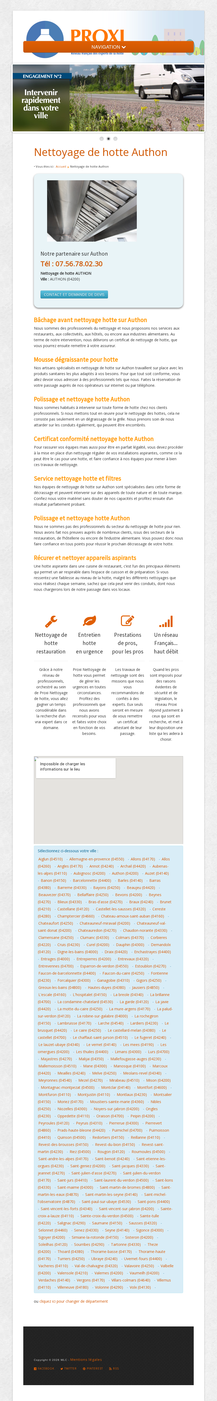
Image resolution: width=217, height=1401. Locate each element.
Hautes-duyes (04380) (106, 987)
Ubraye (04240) (104, 1258)
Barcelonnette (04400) (92, 880)
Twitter (70, 1368)
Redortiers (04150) (108, 1137)
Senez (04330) (86, 1230)
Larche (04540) (111, 1023)
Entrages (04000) (55, 958)
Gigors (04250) (148, 980)
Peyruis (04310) (89, 1123)
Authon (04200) (125, 873)
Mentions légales (86, 1359)
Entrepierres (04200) (93, 958)
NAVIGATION (106, 46)
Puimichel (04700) (127, 1130)
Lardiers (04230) (144, 1023)
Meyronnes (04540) (55, 1080)
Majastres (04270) (56, 1058)
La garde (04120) (134, 1001)
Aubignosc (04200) (89, 873)
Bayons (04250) (106, 887)
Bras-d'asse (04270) (105, 901)
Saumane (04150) (107, 1222)
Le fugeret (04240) (150, 1037)
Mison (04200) (158, 1080)
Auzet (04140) (157, 873)
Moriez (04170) (70, 1101)
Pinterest (94, 1368)
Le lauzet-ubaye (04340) (59, 1044)
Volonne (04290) (109, 1287)
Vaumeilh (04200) (144, 1272)
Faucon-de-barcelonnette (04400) (67, 973)
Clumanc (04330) (94, 937)
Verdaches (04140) (54, 1280)
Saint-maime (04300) (75, 1187)
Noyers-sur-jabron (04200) (116, 1108)
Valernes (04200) (108, 1272)
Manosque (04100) (130, 1065)
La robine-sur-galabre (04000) (102, 1016)
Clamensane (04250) (56, 937)
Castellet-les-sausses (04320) (121, 908)
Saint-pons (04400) (154, 1201)
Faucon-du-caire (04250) (123, 973)
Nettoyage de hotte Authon (101, 152)
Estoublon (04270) (150, 966)
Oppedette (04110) (73, 1115)
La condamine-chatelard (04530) (85, 1001)
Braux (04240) (141, 901)
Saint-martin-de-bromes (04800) (127, 1187)
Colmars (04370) (130, 937)
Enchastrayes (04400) (152, 951)
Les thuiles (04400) (92, 1051)
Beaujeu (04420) (141, 887)
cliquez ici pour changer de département (73, 1301)
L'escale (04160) (52, 994)
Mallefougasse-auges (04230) (135, 1058)
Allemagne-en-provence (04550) (96, 858)
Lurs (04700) (158, 1051)
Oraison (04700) (110, 1115)
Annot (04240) (101, 866)
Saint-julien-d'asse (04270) (93, 1173)
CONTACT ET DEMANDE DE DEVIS (74, 294)
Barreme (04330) (72, 887)
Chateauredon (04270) (97, 930)
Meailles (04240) (71, 1073)
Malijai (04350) (91, 1058)
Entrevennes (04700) (56, 966)
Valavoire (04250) (139, 1265)
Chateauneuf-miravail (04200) (105, 923)
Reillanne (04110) (145, 1137)
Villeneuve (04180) (72, 1287)
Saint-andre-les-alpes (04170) (63, 1158)
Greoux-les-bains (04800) (59, 987)
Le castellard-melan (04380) (131, 1030)
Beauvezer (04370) (54, 894)
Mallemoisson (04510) (57, 1065)
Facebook (45, 1368)
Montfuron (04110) (54, 1094)
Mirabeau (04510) (124, 1080)
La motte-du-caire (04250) (79, 1008)
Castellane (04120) (73, 908)
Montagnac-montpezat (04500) (67, 1087)
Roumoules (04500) (148, 1151)
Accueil (61, 166)
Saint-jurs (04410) (72, 1180)
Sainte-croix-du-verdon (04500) (106, 1215)
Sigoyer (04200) (51, 1237)
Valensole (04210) (72, 1272)
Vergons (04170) (91, 1280)
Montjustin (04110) (94, 1094)
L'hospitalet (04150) (90, 994)
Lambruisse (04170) (74, 1023)
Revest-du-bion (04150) (115, 1144)
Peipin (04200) (142, 1115)
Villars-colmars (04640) (130, 1280)
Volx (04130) (140, 1287)
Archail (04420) (133, 866)
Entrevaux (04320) (133, 958)
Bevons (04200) (128, 894)
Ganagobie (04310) (113, 980)
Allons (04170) (143, 858)
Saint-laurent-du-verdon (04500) (121, 1180)
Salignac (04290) (71, 1222)
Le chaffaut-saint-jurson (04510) (100, 1037)
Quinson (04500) (71, 1137)
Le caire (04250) (87, 1030)
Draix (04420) (116, 951)
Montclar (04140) (115, 1087)
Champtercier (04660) (75, 916)
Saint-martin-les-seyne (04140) (111, 1194)
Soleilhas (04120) (52, 1244)
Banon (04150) (53, 880)
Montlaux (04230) (132, 1094)
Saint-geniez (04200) (87, 1165)
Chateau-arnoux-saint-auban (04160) (132, 916)
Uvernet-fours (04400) (143, 1258)
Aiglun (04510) (50, 858)
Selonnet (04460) (52, 1230)
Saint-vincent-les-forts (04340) (66, 1208)
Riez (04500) (80, 1151)
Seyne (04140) (117, 1230)
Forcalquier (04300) (74, 980)
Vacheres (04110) (53, 1265)
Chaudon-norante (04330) (145, 930)
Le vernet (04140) (101, 1044)
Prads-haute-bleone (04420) (81, 1130)
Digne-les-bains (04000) (77, 951)
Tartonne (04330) (126, 1244)
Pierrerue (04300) (124, 1123)
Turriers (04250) (71, 1258)
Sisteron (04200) (139, 1237)
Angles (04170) (70, 866)
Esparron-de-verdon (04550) (104, 966)
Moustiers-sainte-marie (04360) (117, 1101)
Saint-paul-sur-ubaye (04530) (106, 1201)
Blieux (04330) (69, 901)
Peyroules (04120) (53, 1123)
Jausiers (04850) (145, 987)
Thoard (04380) (70, 1251)
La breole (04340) (128, 994)
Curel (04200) (98, 944)
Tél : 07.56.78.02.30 (71, 263)
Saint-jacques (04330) (130, 1165)
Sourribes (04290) (89, 1244)
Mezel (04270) (90, 1080)
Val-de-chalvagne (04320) (96, 1265)
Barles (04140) (130, 880)
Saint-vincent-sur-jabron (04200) (126, 1208)
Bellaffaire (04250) (92, 894)
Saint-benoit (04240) (112, 1158)
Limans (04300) (128, 1051)
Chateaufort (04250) (55, 923)
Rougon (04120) (111, 1151)
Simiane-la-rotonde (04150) (95, 1237)
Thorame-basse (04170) (111, 1251)
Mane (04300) (95, 1065)
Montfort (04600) (152, 1087)
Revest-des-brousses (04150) (63, 1144)
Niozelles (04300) (72, 1108)
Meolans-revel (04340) (142, 1073)
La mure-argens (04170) (129, 1008)
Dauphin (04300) (130, 944)
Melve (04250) (104, 1073)
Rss (115, 1368)
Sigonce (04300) (150, 1230)
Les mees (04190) (138, 1044)
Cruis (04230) (68, 944)
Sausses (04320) (143, 1222)
